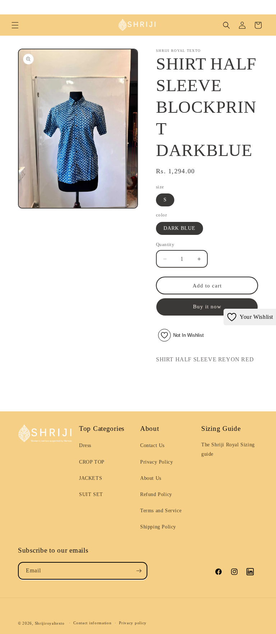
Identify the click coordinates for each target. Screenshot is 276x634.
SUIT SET (91, 494)
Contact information (92, 623)
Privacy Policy (156, 462)
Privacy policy (133, 623)
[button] (15, 25)
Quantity (165, 244)
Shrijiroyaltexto (50, 623)
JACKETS (90, 478)
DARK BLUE (180, 228)
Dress (85, 445)
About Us (150, 478)
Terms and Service (160, 510)
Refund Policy (156, 494)
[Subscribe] (139, 571)
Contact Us (152, 445)
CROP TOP (92, 462)
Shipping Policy (158, 527)
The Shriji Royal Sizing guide (228, 449)
